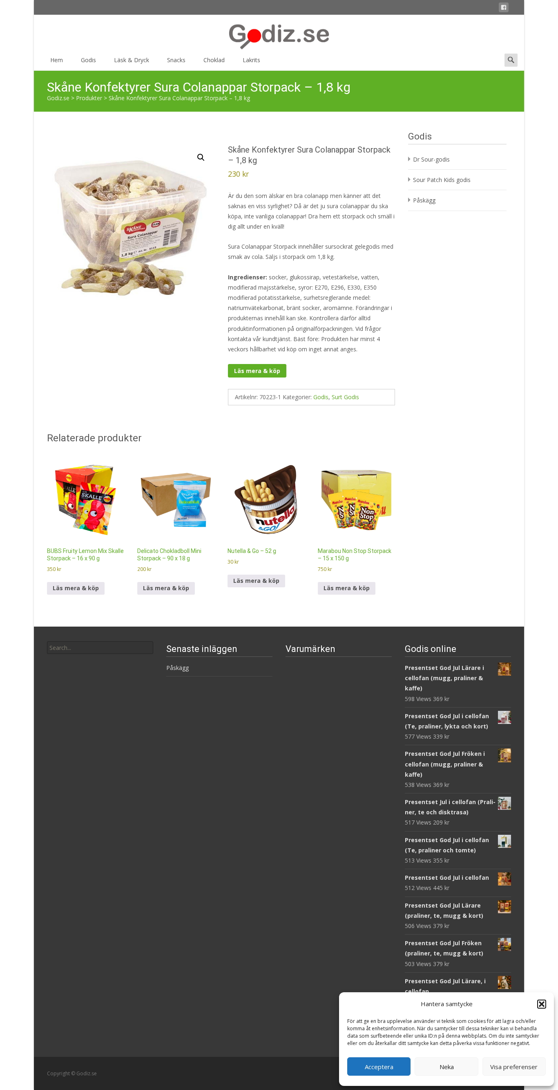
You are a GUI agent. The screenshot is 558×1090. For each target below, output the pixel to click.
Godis (88, 60)
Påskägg (424, 200)
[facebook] (504, 9)
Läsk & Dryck (131, 60)
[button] (542, 1004)
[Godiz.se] (279, 33)
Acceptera (379, 1067)
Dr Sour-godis (431, 159)
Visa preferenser (514, 1067)
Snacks (176, 60)
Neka (447, 1067)
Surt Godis (345, 397)
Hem (56, 60)
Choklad (214, 60)
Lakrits (251, 60)
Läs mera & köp (257, 371)
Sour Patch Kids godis (442, 180)
